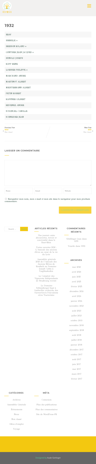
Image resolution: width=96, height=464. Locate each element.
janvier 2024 (76, 301)
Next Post (87, 129)
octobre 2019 (76, 320)
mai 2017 (76, 369)
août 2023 (76, 311)
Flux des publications (46, 404)
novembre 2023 (76, 306)
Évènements (16, 409)
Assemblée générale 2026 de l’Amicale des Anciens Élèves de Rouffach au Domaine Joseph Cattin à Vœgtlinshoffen (46, 265)
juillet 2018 (77, 340)
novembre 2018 (76, 325)
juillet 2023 (77, 315)
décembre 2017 (76, 349)
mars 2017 (76, 374)
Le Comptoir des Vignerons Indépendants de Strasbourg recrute (46, 278)
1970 (76, 241)
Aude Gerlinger (54, 458)
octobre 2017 (76, 354)
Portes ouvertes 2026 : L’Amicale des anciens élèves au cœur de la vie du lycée (46, 251)
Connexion (47, 400)
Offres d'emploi (16, 424)
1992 (83, 246)
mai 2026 (76, 267)
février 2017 (76, 379)
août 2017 (76, 359)
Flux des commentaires (47, 409)
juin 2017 (76, 364)
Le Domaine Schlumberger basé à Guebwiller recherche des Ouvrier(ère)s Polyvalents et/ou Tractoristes (46, 290)
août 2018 (76, 335)
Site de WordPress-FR (46, 414)
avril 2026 (76, 272)
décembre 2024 (77, 291)
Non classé (8, 132)
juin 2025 (76, 277)
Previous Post (10, 129)
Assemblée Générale (16, 404)
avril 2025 (76, 281)
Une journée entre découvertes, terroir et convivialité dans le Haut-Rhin (46, 239)
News (16, 414)
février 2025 (76, 286)
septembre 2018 (76, 330)
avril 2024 (76, 296)
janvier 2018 (76, 345)
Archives (16, 400)
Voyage (16, 429)
